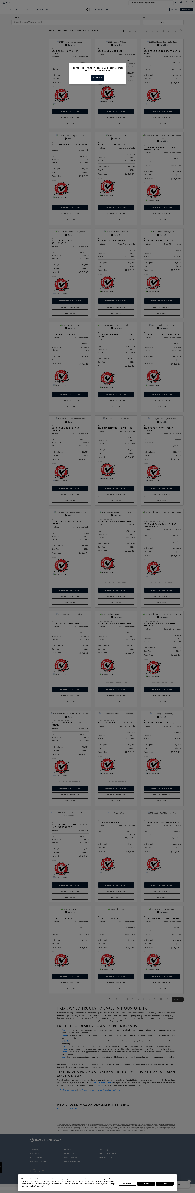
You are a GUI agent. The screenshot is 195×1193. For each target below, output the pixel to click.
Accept (164, 1183)
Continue (97, 78)
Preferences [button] (39, 1186)
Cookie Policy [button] (87, 1184)
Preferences (127, 1183)
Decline (146, 1183)
